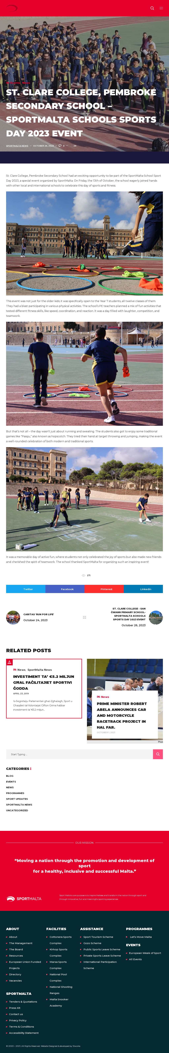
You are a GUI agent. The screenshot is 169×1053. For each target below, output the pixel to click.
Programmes (15, 793)
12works (76, 1046)
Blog (9, 775)
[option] (44, 688)
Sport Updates (17, 798)
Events (15, 82)
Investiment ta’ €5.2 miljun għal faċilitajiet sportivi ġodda (43, 682)
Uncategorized (17, 810)
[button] (152, 8)
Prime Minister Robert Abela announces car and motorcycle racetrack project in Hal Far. (122, 716)
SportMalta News (17, 146)
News (26, 82)
